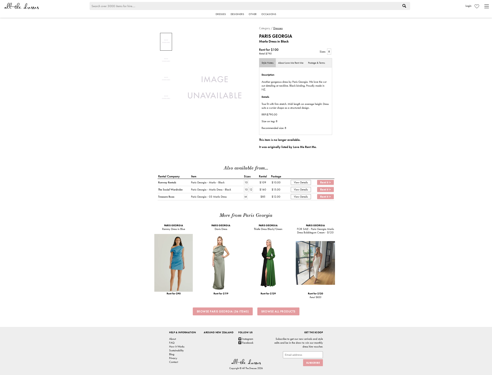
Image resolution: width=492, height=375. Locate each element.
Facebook (247, 343)
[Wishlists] (476, 6)
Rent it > (325, 182)
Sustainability (176, 350)
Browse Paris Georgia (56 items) (223, 311)
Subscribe (313, 362)
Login (468, 6)
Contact (173, 362)
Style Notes (267, 62)
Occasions (268, 14)
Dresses (221, 14)
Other (253, 14)
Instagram (247, 339)
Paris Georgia (275, 36)
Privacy (173, 358)
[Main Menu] (486, 6)
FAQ (172, 343)
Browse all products (278, 311)
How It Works (176, 346)
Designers (237, 14)
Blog (171, 354)
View (296, 182)
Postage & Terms (316, 62)
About (290, 62)
